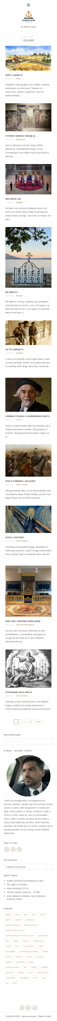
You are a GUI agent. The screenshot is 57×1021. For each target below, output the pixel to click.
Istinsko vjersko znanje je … (21, 135)
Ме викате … (12, 292)
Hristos (26, 941)
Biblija (8, 914)
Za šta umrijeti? (14, 349)
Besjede (19, 296)
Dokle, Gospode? (14, 537)
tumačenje (10, 977)
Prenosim (20, 139)
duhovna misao (13, 925)
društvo (18, 919)
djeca (8, 919)
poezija (39, 956)
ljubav (45, 951)
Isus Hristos (28, 946)
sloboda (9, 972)
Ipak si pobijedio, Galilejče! (20, 481)
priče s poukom (12, 967)
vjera (35, 977)
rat (25, 967)
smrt (30, 972)
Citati (19, 420)
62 (31, 721)
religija (34, 967)
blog (17, 914)
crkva (42, 914)
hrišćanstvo (39, 941)
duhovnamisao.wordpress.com (19, 935)
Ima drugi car (13, 198)
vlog (43, 977)
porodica (21, 962)
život (15, 983)
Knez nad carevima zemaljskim (22, 621)
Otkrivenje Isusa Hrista (18, 692)
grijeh (15, 941)
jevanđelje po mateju (29, 951)
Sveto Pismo (42, 972)
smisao (21, 972)
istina (8, 946)
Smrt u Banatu (14, 75)
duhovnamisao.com (14, 930)
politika (9, 962)
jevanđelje (10, 951)
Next (38, 722)
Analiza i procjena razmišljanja (21, 880)
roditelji (44, 967)
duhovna (30, 919)
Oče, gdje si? (13, 884)
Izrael (40, 946)
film (7, 941)
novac (29, 956)
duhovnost (43, 935)
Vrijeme (19, 202)
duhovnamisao (31, 925)
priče (31, 962)
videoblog (24, 977)
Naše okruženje (14, 888)
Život (18, 79)
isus (17, 946)
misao (8, 956)
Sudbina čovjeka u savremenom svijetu (27, 416)
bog (25, 914)
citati (34, 914)
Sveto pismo (21, 485)
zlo (7, 983)
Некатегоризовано (25, 625)
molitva (19, 956)
